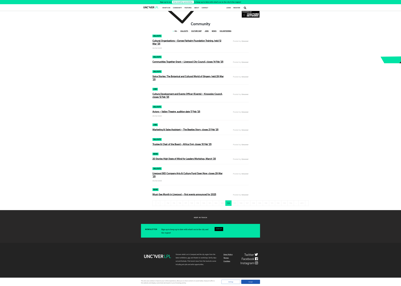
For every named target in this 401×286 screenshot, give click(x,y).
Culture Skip (196, 31)
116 (180, 203)
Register (236, 8)
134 (290, 203)
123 (222, 203)
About (196, 8)
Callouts (184, 31)
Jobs (207, 31)
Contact (205, 8)
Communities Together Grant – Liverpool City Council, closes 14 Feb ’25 (187, 62)
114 (168, 203)
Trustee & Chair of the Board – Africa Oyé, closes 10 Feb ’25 (182, 144)
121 (210, 203)
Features (188, 8)
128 (253, 203)
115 (174, 203)
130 (266, 203)
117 (186, 203)
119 (197, 203)
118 (191, 203)
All (175, 31)
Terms (226, 258)
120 (203, 203)
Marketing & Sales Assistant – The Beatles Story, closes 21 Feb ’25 (185, 129)
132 (278, 203)
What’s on (166, 8)
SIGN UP (219, 229)
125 (234, 203)
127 (247, 203)
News (214, 31)
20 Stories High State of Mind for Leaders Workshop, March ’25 (184, 159)
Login (228, 8)
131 (272, 203)
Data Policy (228, 254)
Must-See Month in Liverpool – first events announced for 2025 (184, 194)
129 (259, 203)
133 (284, 203)
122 (215, 203)
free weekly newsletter (183, 2)
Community (177, 8)
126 (241, 203)
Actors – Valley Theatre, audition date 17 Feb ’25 (176, 111)
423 (301, 203)
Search (244, 8)
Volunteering (225, 31)
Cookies (226, 261)
